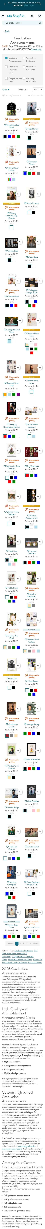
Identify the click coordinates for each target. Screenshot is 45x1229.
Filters (4, 90)
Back (7, 31)
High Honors (33, 128)
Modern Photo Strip (33, 334)
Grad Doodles (33, 801)
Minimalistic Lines (33, 381)
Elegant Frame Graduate (13, 513)
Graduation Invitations (23, 950)
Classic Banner (33, 927)
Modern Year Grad (13, 637)
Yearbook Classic (33, 163)
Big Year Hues (33, 466)
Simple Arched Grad (13, 126)
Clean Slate (33, 257)
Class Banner (33, 681)
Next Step (13, 551)
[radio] (5, 136)
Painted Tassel (13, 296)
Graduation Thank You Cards (20, 959)
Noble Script (13, 587)
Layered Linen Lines (13, 384)
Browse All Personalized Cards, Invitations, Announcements (22, 961)
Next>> (35, 943)
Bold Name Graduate (33, 426)
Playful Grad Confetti (13, 169)
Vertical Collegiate (11, 883)
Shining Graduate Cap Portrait (11, 216)
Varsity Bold (13, 251)
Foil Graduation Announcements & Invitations (20, 953)
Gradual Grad (33, 846)
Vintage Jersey (33, 724)
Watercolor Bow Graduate (13, 467)
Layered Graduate (32, 552)
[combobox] (22, 23)
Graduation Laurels (13, 725)
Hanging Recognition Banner (11, 426)
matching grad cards (26, 1146)
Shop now (29, 5)
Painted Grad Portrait (13, 767)
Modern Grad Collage (33, 640)
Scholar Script (13, 807)
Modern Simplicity (31, 595)
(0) (13, 95)
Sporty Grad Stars (13, 926)
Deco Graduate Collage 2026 (33, 883)
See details (36, 49)
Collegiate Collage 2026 (31, 291)
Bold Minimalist (33, 759)
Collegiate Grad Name (13, 331)
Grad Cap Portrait (12, 848)
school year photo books (12, 1148)
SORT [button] (36, 89)
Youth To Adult (33, 203)
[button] (3, 16)
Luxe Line (13, 678)
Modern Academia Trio (32, 517)
